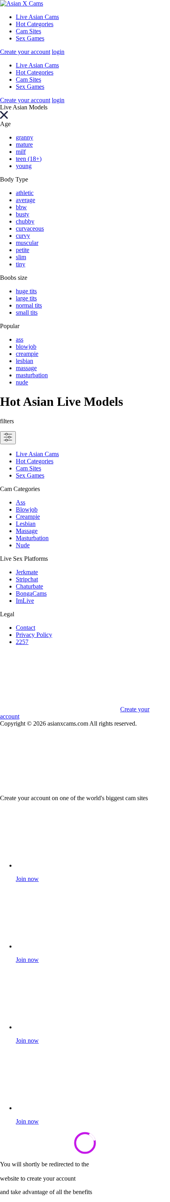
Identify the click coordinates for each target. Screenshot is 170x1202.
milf (21, 151)
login (58, 51)
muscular (27, 242)
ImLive (25, 600)
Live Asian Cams (37, 16)
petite (22, 250)
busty (22, 214)
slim (21, 257)
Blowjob (27, 509)
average (25, 200)
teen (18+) (29, 158)
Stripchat (27, 579)
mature (24, 144)
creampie (27, 353)
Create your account (25, 51)
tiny (20, 264)
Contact (25, 627)
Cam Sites (28, 31)
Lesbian (26, 523)
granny (24, 137)
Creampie (28, 516)
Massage (27, 530)
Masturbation (32, 538)
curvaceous (30, 228)
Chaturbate (29, 586)
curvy (23, 235)
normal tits (29, 305)
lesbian (24, 360)
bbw (21, 207)
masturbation (32, 375)
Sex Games (30, 38)
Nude (23, 545)
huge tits (26, 291)
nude (22, 382)
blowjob (26, 346)
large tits (26, 298)
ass (19, 339)
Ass (20, 502)
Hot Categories (34, 24)
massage (26, 368)
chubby (25, 221)
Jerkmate (27, 572)
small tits (27, 312)
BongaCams (31, 593)
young (24, 165)
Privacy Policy (34, 634)
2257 (22, 641)
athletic (25, 192)
